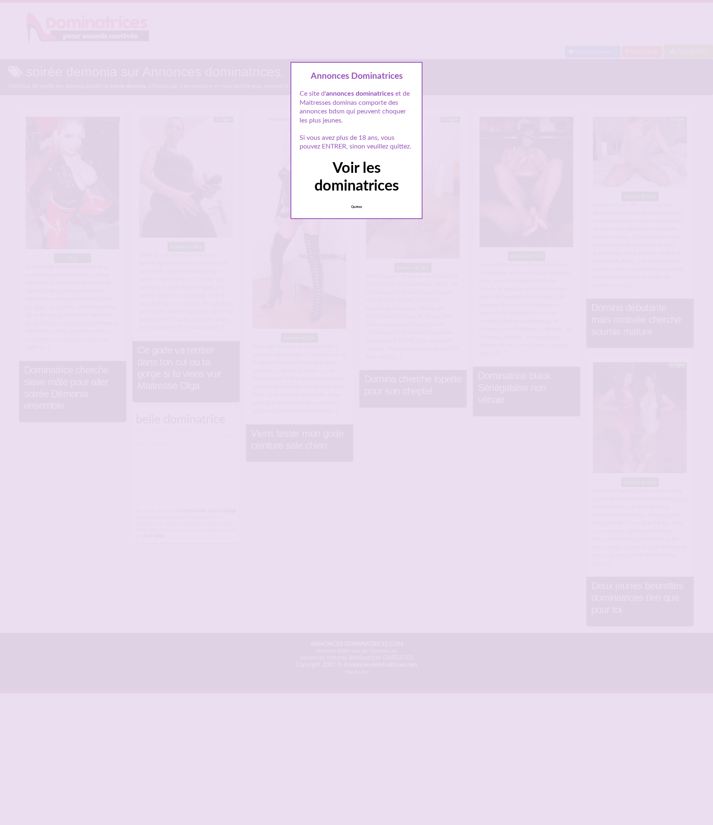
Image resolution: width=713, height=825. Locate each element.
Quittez (356, 207)
